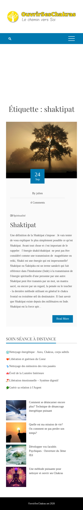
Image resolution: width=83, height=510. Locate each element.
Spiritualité (19, 215)
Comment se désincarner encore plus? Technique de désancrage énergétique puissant (47, 406)
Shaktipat (23, 225)
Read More (62, 318)
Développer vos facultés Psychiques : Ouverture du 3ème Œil (47, 451)
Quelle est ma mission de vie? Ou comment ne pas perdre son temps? (46, 428)
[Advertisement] (41, 74)
